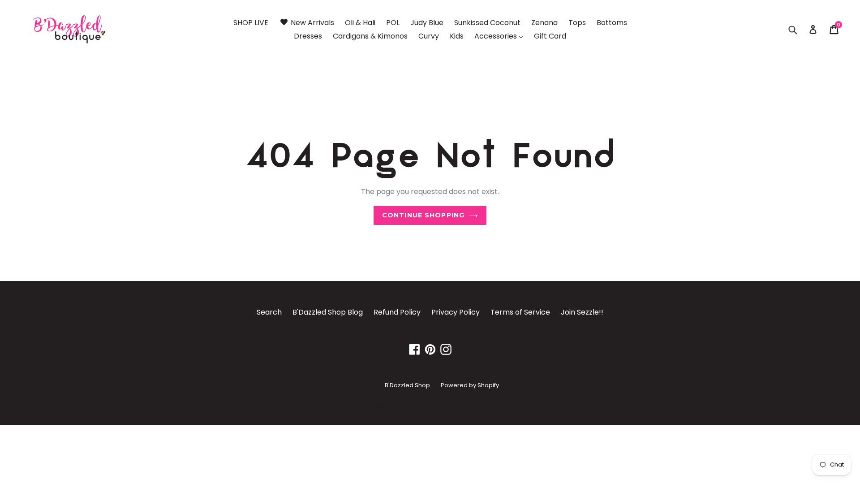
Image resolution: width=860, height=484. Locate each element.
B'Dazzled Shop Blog (327, 312)
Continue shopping (423, 215)
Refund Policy (397, 312)
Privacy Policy (455, 312)
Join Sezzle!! (582, 312)
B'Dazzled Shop (407, 385)
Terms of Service (520, 312)
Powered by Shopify (470, 385)
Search (269, 312)
